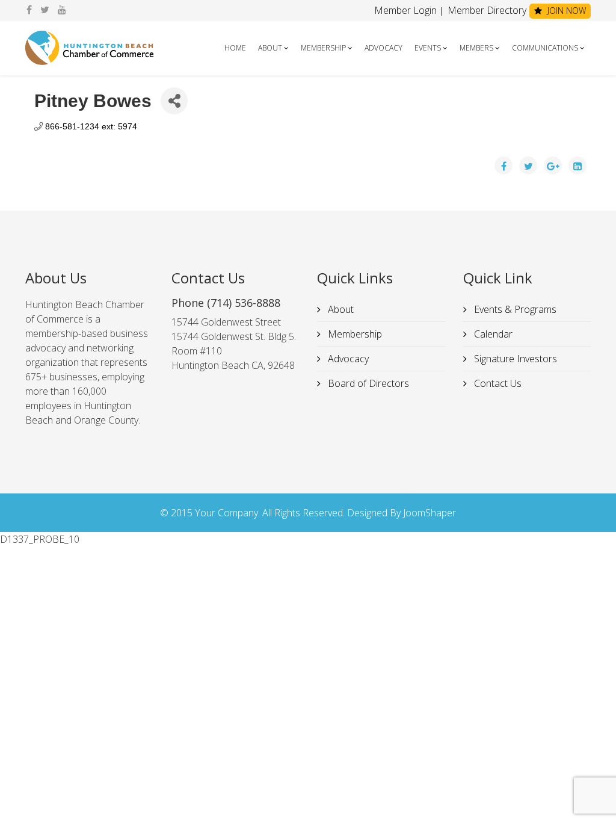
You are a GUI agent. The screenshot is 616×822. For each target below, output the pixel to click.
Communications (545, 48)
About (270, 48)
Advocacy (383, 48)
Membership (323, 48)
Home (235, 48)
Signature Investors (514, 358)
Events (427, 48)
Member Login (405, 10)
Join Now (565, 10)
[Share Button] (174, 100)
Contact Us (497, 383)
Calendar (492, 334)
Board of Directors (367, 383)
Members (476, 48)
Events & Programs (514, 309)
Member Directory (485, 10)
